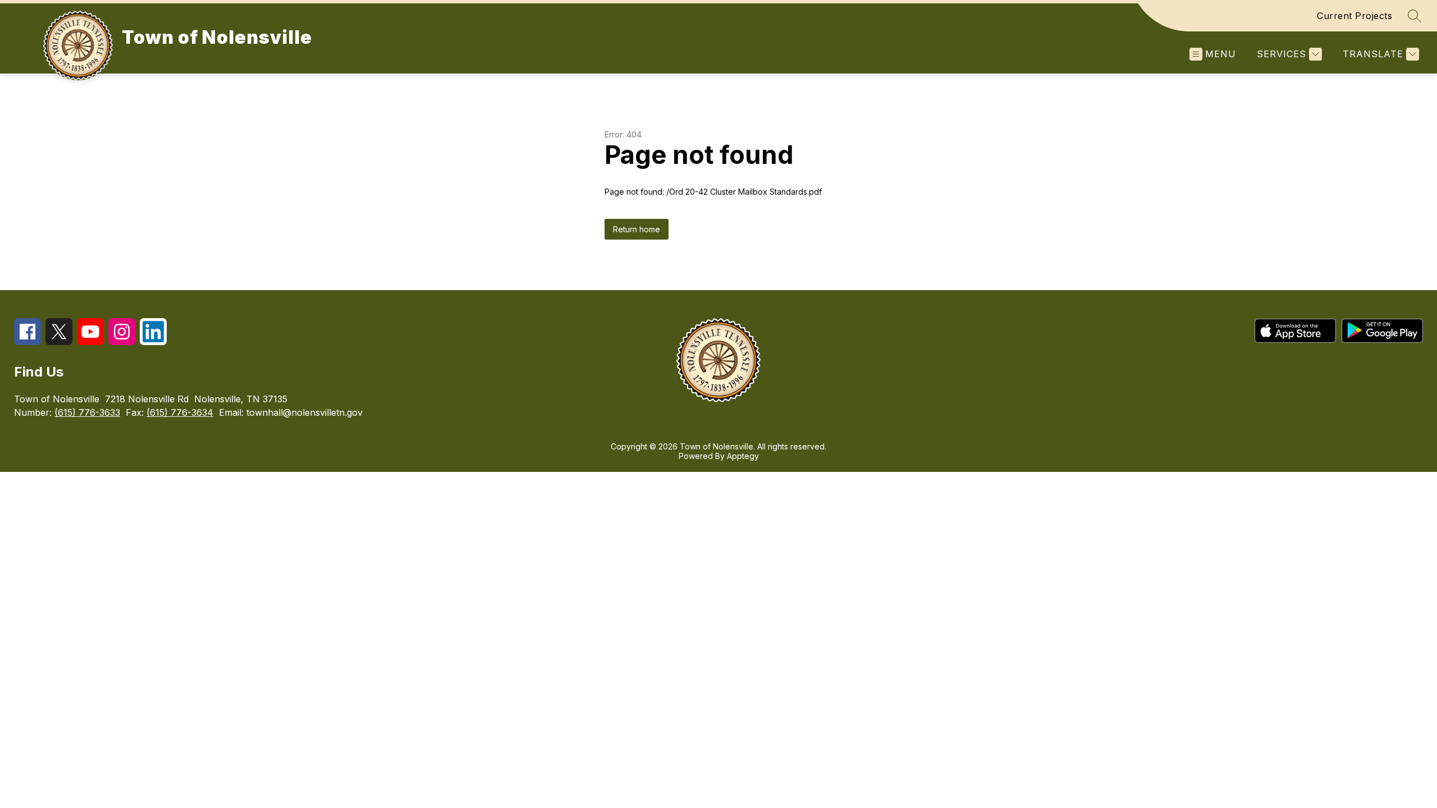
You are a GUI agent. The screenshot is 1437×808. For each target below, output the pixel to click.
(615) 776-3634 (180, 412)
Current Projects (1354, 15)
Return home (636, 229)
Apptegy (743, 456)
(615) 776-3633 (87, 412)
